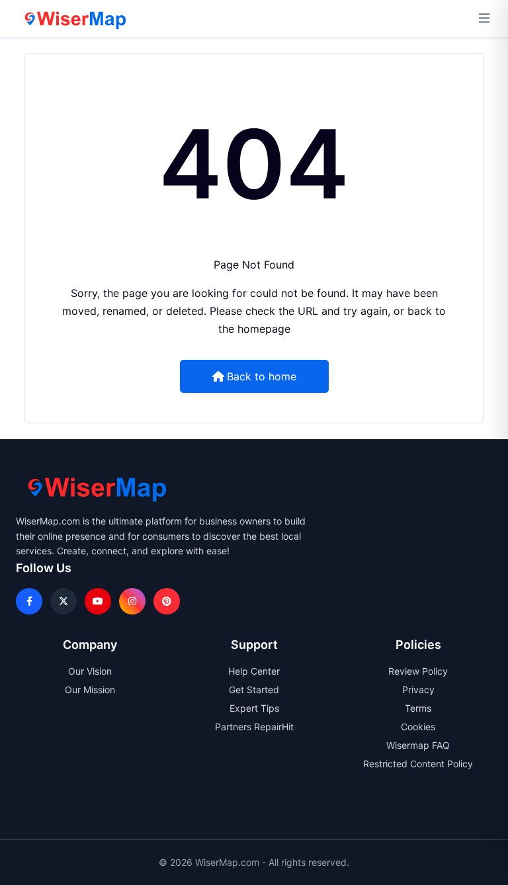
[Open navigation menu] (484, 18)
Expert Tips (254, 708)
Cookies (418, 726)
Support (254, 645)
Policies (418, 645)
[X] (63, 601)
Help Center (254, 671)
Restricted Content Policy (418, 763)
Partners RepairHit (254, 726)
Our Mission (90, 689)
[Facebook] (29, 601)
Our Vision (90, 671)
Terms (418, 708)
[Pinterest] (166, 601)
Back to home (261, 376)
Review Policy (418, 671)
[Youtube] (98, 601)
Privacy (418, 689)
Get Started (254, 689)
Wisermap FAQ (418, 745)
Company (90, 645)
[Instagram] (132, 601)
